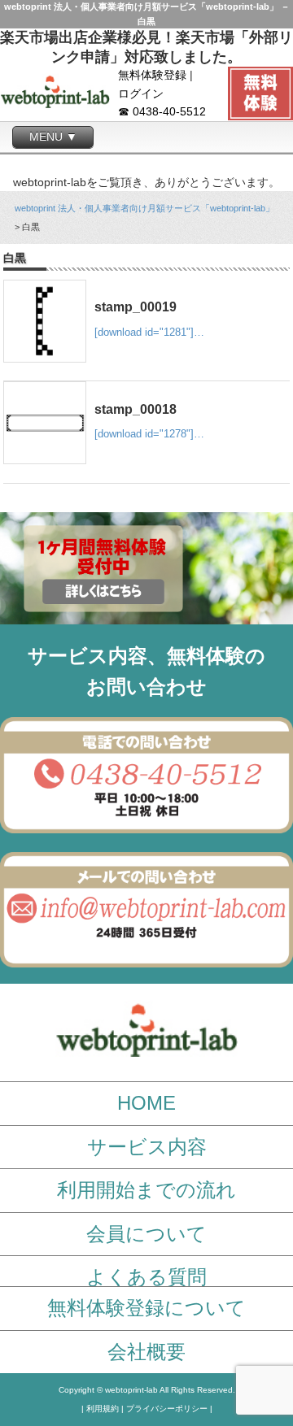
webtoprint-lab (131, 1389)
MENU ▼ (53, 136)
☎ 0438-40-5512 (162, 112)
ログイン (141, 94)
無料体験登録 (152, 75)
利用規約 (102, 1408)
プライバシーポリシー (167, 1408)
